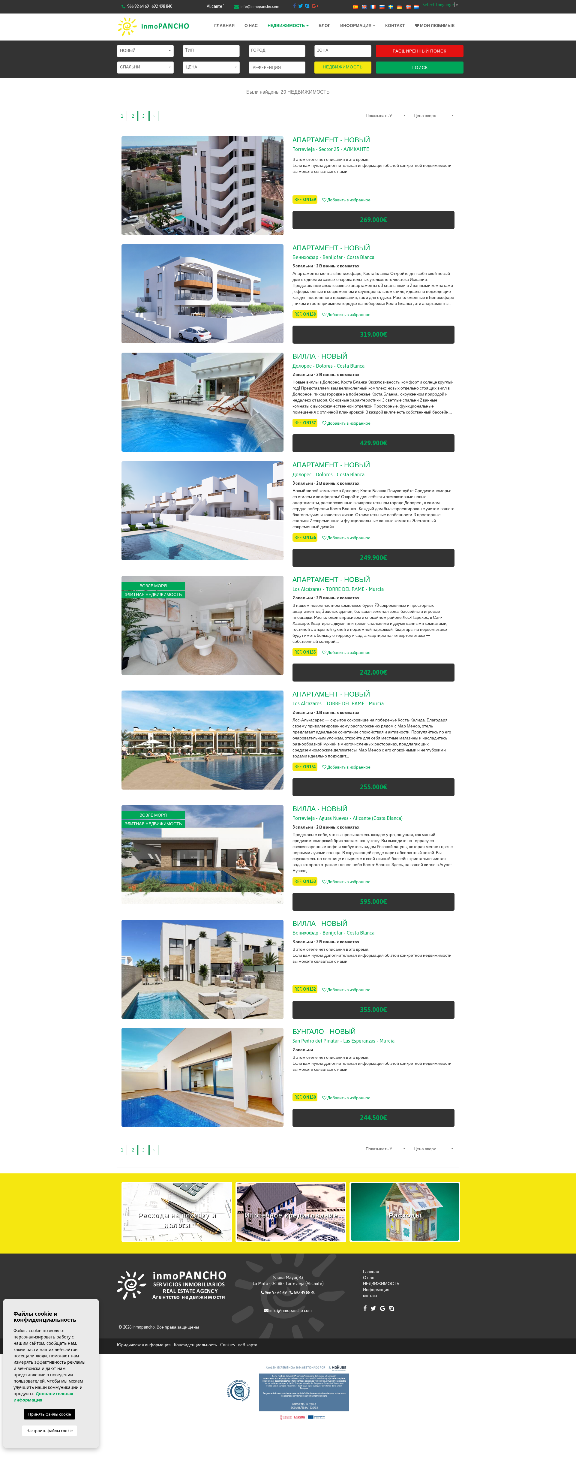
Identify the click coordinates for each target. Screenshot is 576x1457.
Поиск (420, 67)
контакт (395, 25)
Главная (224, 25)
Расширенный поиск (419, 51)
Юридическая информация (144, 1344)
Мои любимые (436, 25)
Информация (356, 25)
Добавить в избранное (348, 199)
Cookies (227, 1344)
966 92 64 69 (275, 1292)
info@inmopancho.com (260, 7)
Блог (324, 25)
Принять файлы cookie (49, 1414)
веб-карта (247, 1344)
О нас (251, 25)
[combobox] (211, 51)
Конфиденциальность (195, 1344)
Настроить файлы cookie (49, 1430)
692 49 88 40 (304, 1292)
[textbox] (212, 50)
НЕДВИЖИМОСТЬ (287, 25)
